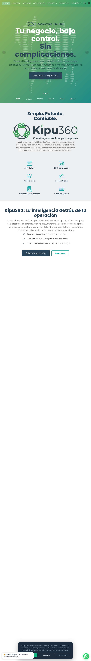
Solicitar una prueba (36, 253)
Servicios (64, 3)
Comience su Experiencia (45, 75)
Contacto (77, 3)
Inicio (6, 3)
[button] (89, 3)
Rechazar (46, 655)
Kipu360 (27, 3)
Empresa (16, 3)
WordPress (39, 3)
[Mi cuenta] (84, 3)
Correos (52, 3)
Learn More (60, 253)
